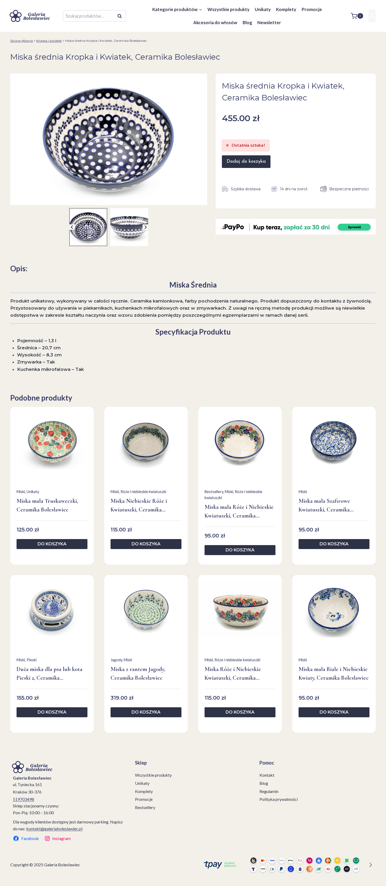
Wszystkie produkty (228, 9)
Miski (21, 491)
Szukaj (121, 16)
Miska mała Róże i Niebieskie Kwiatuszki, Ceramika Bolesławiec (239, 512)
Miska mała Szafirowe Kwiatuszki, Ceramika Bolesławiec (324, 506)
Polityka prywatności (278, 799)
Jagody (116, 660)
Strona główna (21, 41)
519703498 (23, 799)
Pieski (31, 660)
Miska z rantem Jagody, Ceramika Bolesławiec (138, 673)
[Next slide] (145, 227)
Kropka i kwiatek (49, 41)
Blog (247, 22)
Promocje (312, 9)
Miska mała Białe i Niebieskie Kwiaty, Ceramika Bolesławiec (334, 673)
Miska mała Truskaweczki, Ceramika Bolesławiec (47, 505)
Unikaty (263, 9)
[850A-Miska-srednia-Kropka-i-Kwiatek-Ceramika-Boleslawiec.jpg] (108, 139)
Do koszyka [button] (52, 543)
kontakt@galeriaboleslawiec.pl (54, 828)
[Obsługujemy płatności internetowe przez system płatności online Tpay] (286, 864)
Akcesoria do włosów (215, 22)
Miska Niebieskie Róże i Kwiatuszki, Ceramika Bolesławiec (139, 506)
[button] (88, 227)
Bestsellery (214, 491)
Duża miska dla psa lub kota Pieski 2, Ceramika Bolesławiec (49, 674)
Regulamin (268, 791)
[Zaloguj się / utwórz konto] (371, 15)
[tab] (106, 199)
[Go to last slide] (72, 227)
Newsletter (269, 22)
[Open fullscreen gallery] (202, 200)
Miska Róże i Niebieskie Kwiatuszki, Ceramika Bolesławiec (233, 674)
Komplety (286, 9)
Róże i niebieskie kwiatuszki (143, 491)
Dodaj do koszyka (246, 161)
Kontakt (266, 774)
